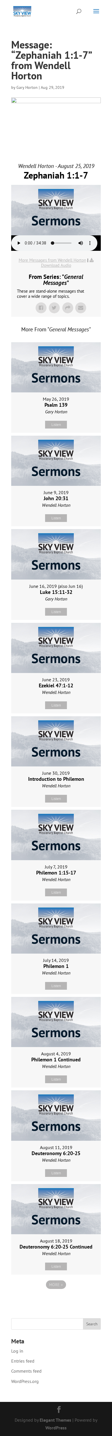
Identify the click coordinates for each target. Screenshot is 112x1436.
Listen (56, 424)
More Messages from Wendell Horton (52, 260)
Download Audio (56, 265)
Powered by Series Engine (56, 1300)
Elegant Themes (55, 1420)
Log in (17, 1351)
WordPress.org (25, 1381)
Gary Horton (27, 87)
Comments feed (26, 1371)
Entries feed (22, 1361)
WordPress (56, 1428)
